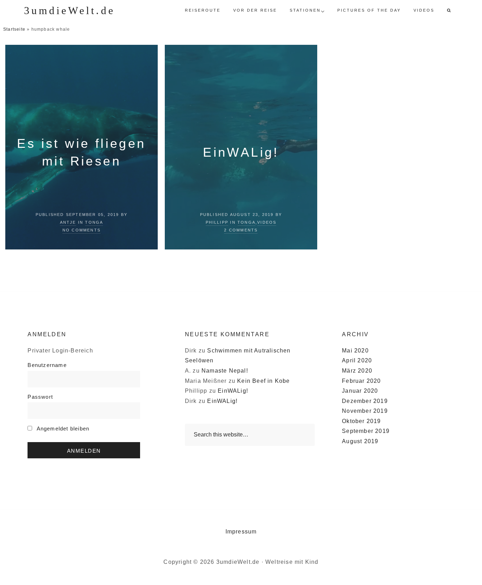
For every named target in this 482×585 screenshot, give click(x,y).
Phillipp (217, 222)
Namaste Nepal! (224, 371)
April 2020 (357, 360)
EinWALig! (241, 152)
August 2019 (360, 441)
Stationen (305, 10)
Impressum (241, 532)
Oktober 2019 (361, 421)
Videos (424, 10)
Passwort (40, 397)
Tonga (94, 222)
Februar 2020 (361, 381)
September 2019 (366, 431)
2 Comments (241, 230)
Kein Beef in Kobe (263, 381)
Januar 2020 (360, 391)
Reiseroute (203, 10)
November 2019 (365, 411)
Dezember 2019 (365, 401)
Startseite (14, 29)
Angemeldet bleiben (62, 429)
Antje (68, 222)
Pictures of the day (369, 10)
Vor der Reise (255, 10)
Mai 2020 (355, 351)
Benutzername (47, 365)
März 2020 (357, 371)
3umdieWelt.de (69, 10)
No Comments (81, 230)
